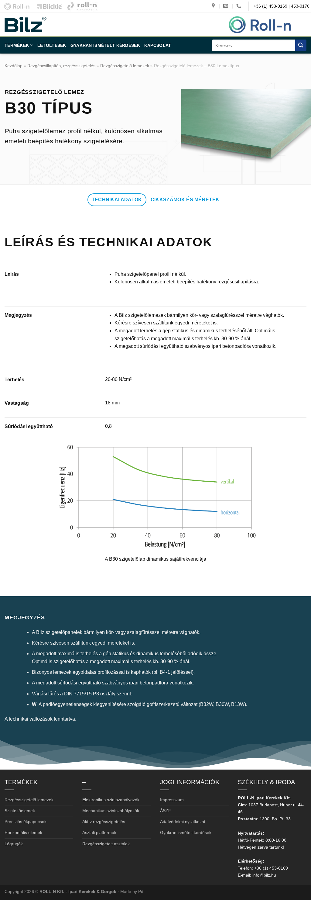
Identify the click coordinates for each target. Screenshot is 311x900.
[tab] (116, 199)
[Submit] (300, 45)
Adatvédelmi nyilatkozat (182, 821)
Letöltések (51, 45)
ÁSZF (165, 810)
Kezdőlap (13, 66)
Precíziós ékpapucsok (25, 821)
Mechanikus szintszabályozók (110, 810)
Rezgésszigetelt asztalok (106, 843)
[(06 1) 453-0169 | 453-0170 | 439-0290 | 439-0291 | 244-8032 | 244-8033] (239, 6)
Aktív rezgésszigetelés (103, 821)
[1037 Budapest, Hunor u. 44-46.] (214, 6)
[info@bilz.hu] (226, 6)
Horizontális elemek (23, 832)
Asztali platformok (99, 832)
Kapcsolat (157, 45)
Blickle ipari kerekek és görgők (48, 6)
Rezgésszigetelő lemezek (124, 66)
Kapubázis (82, 6)
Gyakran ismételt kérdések (105, 45)
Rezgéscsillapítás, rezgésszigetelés (61, 66)
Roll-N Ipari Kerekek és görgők (15, 6)
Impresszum (172, 799)
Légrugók (14, 843)
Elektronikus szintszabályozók (110, 799)
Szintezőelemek (20, 810)
